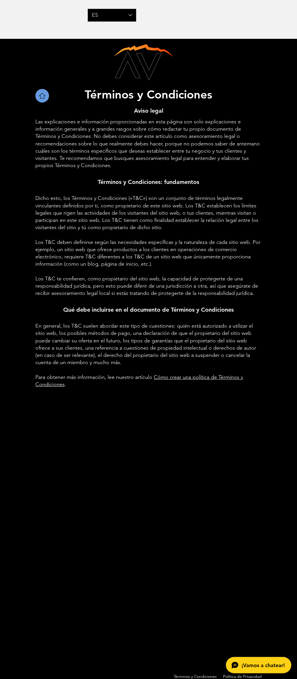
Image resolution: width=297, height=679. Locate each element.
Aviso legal (148, 110)
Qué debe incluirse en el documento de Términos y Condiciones (148, 309)
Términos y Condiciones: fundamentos (148, 181)
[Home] (42, 96)
